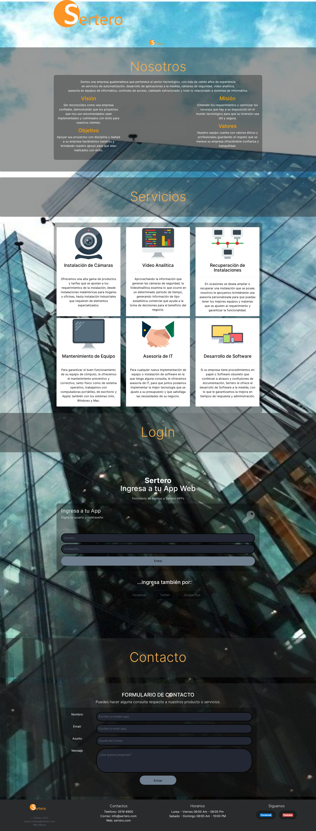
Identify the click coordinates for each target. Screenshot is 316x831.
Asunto (77, 738)
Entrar (158, 561)
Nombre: (77, 714)
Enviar (158, 780)
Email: (77, 726)
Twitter (164, 595)
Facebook (139, 595)
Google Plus (191, 595)
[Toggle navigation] (8, 35)
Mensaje (77, 750)
